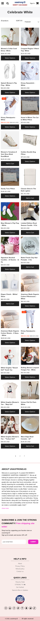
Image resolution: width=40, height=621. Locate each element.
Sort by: (19, 21)
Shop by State (20, 582)
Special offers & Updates (20, 590)
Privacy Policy (20, 566)
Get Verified (20, 587)
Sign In (32, 3)
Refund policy (20, 569)
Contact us (20, 571)
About (20, 563)
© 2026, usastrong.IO (11, 618)
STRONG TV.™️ (20, 584)
